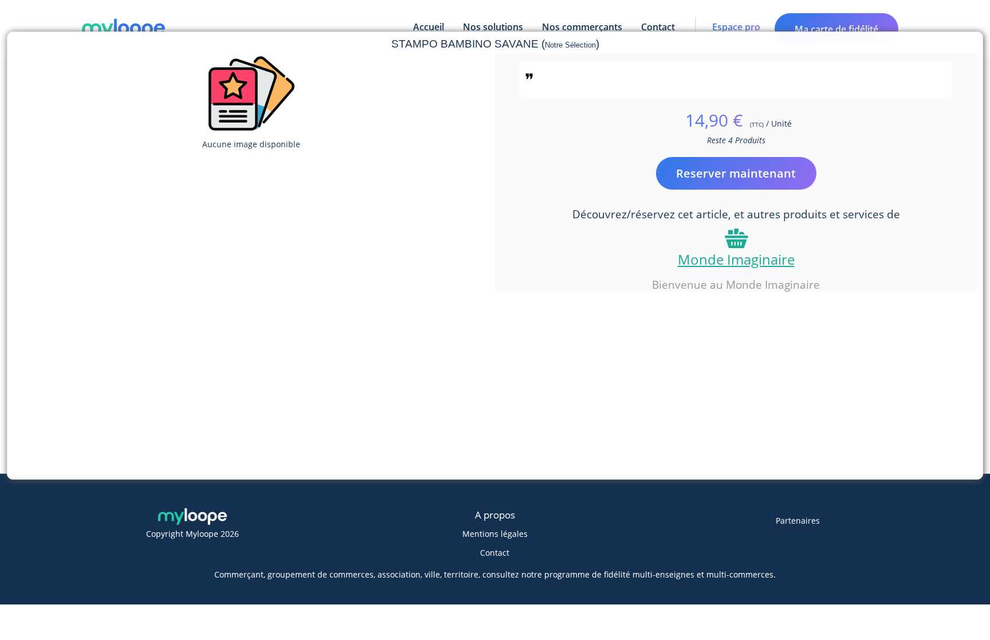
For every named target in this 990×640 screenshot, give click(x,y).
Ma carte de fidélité (836, 29)
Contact (494, 552)
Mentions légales (495, 533)
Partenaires (798, 520)
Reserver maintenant (736, 173)
